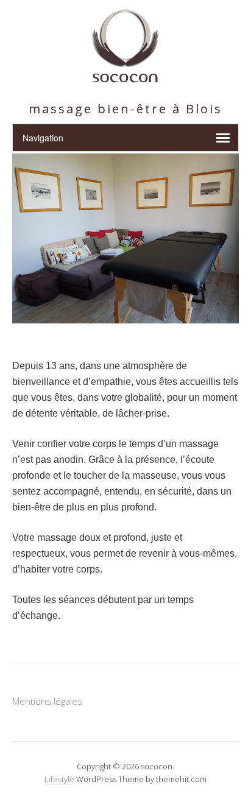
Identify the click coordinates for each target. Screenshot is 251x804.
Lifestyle (59, 779)
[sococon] (125, 75)
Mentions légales (47, 701)
